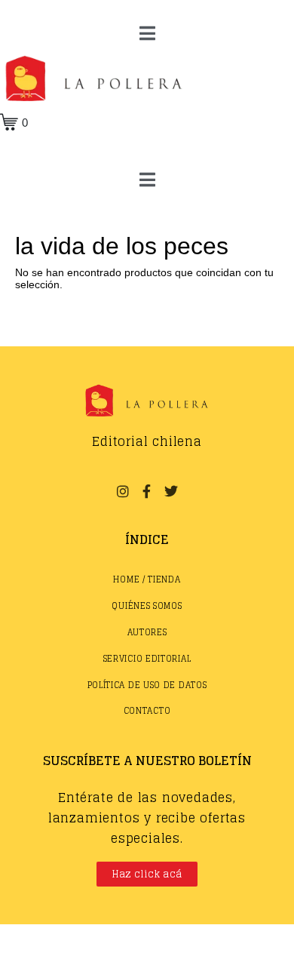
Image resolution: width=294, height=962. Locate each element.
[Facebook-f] (147, 491)
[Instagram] (122, 491)
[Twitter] (171, 491)
